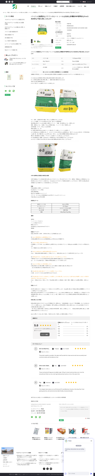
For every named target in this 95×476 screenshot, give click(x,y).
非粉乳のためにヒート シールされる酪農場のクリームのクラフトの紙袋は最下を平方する (27, 460)
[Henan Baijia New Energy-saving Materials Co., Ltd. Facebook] (6, 2)
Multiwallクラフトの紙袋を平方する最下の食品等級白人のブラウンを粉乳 (27, 456)
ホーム (4, 12)
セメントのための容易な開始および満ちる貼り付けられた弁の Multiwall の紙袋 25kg (17, 64)
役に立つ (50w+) (45, 351)
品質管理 (62, 6)
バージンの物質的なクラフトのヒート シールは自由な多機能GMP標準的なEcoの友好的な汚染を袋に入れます (42, 46)
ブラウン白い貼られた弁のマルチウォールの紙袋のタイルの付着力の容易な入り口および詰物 (72, 438)
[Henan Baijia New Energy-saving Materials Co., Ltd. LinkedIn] (9, 2)
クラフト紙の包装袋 (10, 31)
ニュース (80, 6)
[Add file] (66, 473)
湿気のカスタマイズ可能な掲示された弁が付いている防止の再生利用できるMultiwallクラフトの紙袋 (36, 438)
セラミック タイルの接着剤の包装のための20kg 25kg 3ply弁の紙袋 (26, 464)
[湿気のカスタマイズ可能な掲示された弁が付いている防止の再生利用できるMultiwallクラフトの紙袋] (36, 431)
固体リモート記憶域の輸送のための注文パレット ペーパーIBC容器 (49, 463)
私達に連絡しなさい (71, 6)
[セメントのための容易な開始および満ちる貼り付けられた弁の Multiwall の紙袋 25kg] (6, 63)
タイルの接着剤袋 (44, 397)
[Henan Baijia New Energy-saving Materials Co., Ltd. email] (7, 91)
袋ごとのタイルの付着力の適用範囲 (57, 397)
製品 (8, 12)
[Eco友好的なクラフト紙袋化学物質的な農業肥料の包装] (60, 431)
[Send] (91, 473)
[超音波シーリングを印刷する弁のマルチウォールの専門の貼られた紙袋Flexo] (48, 431)
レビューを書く (44, 334)
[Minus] (91, 441)
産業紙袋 (7, 47)
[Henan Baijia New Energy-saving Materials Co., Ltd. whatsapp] (10, 91)
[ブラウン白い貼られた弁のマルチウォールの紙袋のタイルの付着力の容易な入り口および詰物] (72, 431)
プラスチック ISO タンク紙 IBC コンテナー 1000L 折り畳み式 (49, 460)
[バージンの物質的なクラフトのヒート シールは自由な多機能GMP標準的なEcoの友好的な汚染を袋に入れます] (41, 30)
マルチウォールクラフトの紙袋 (13, 19)
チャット (82, 1)
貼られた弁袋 (37, 397)
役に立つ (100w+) (45, 368)
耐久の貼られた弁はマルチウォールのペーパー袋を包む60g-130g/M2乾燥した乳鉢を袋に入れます (84, 438)
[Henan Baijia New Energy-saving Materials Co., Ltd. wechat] (14, 91)
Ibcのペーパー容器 (10, 50)
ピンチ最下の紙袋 (9, 41)
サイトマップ (6, 466)
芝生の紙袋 (8, 34)
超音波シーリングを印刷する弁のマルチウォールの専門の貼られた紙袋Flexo (48, 438)
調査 (71, 1)
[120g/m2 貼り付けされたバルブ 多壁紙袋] (6, 59)
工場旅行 (55, 6)
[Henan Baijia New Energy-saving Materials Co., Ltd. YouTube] (12, 2)
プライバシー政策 (13, 474)
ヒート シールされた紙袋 (11, 44)
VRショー (40, 6)
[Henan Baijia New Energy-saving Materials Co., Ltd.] (15, 6)
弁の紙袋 (7, 37)
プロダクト (33, 6)
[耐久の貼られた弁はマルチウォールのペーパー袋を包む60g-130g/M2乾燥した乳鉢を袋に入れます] (84, 431)
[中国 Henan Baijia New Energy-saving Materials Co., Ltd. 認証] (9, 77)
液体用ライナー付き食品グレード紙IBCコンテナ (49, 456)
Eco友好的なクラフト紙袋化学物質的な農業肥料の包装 (60, 438)
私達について (48, 6)
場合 (85, 6)
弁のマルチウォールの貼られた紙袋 (19, 12)
